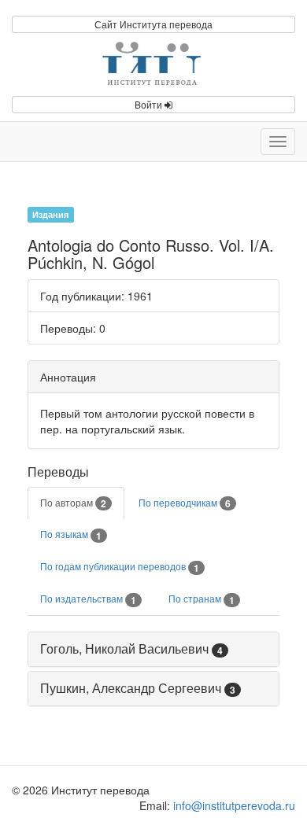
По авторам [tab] (73, 503)
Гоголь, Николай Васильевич (124, 648)
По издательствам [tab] (88, 599)
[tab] (153, 649)
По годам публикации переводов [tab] (119, 567)
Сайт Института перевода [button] (153, 24)
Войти (150, 104)
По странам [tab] (201, 599)
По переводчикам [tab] (185, 503)
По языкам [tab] (71, 535)
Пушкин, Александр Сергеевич (130, 688)
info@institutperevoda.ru (234, 805)
